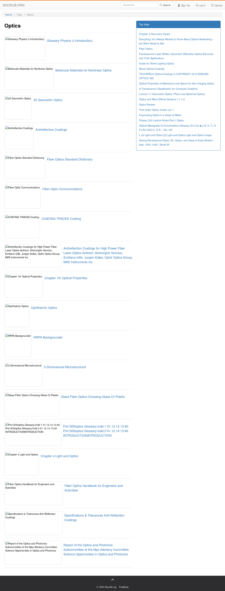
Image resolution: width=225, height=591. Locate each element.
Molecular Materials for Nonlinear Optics (83, 70)
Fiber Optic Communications (62, 188)
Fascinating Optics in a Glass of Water (160, 115)
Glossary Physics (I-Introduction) (70, 40)
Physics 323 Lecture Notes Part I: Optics (161, 120)
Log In (202, 5)
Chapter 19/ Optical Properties (65, 277)
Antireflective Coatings (51, 129)
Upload (218, 5)
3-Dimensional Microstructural (65, 367)
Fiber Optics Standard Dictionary (70, 159)
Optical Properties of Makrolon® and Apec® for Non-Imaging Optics (176, 83)
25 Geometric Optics (48, 99)
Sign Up (185, 5)
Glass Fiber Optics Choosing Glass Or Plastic (93, 396)
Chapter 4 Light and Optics (59, 456)
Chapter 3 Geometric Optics (154, 34)
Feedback (123, 587)
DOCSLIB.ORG (14, 5)
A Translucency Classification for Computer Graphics (168, 88)
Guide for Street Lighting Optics (156, 63)
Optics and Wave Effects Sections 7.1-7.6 (162, 99)
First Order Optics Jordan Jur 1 (156, 109)
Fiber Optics (146, 48)
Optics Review (147, 104)
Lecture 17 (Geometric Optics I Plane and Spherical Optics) (172, 94)
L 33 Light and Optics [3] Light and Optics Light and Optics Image (175, 135)
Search (166, 5)
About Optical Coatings (152, 68)
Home (8, 14)
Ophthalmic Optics (44, 307)
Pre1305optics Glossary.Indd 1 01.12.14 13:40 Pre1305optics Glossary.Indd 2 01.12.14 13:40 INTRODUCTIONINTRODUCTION (95, 431)
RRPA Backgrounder (48, 337)
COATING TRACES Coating (61, 218)
